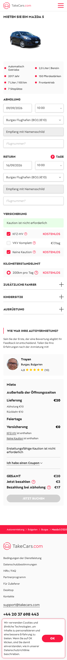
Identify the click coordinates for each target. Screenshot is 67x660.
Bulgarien (36, 364)
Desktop (8, 590)
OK (52, 638)
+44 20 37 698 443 (21, 614)
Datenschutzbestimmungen (20, 564)
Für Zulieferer (11, 583)
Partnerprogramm (14, 577)
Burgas (25, 364)
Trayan (26, 359)
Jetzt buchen (33, 498)
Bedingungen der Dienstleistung (22, 558)
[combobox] (47, 107)
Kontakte (8, 596)
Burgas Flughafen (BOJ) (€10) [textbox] (26, 120)
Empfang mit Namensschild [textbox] (25, 132)
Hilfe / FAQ (9, 570)
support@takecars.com (21, 605)
